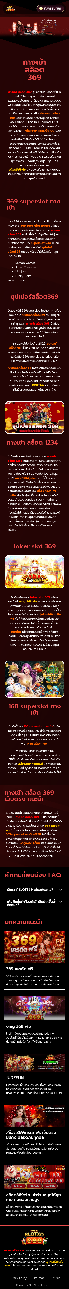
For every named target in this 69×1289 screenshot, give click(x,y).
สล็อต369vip (17, 169)
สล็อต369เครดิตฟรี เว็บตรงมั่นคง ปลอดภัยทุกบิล (31, 1135)
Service (55, 1278)
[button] (27, 8)
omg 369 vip (28, 601)
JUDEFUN (38, 385)
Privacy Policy (18, 1278)
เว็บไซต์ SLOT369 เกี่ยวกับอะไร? (30, 889)
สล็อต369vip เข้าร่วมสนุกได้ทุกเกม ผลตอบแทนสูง (33, 1197)
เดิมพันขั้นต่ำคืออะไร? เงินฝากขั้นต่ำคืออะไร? (31, 903)
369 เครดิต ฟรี (19, 969)
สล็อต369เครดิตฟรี (30, 764)
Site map (39, 1278)
